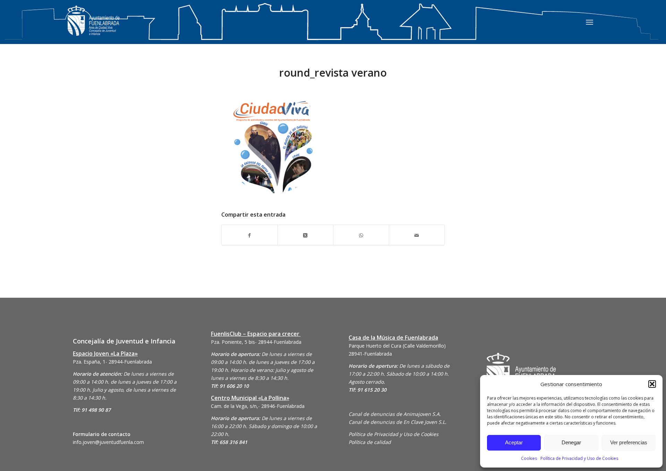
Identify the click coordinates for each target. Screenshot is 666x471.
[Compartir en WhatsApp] (361, 235)
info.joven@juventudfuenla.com (108, 442)
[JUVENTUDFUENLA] (94, 28)
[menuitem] (589, 22)
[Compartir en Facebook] (250, 235)
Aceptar (514, 442)
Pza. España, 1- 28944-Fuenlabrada (112, 361)
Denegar (571, 442)
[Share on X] (305, 235)
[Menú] (589, 22)
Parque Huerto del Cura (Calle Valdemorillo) (397, 345)
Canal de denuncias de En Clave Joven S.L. (397, 422)
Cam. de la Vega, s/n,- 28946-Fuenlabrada (258, 406)
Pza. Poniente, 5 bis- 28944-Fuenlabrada (256, 342)
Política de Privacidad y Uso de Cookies (579, 458)
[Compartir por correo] (417, 235)
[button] (652, 384)
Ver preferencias (628, 442)
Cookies (529, 458)
